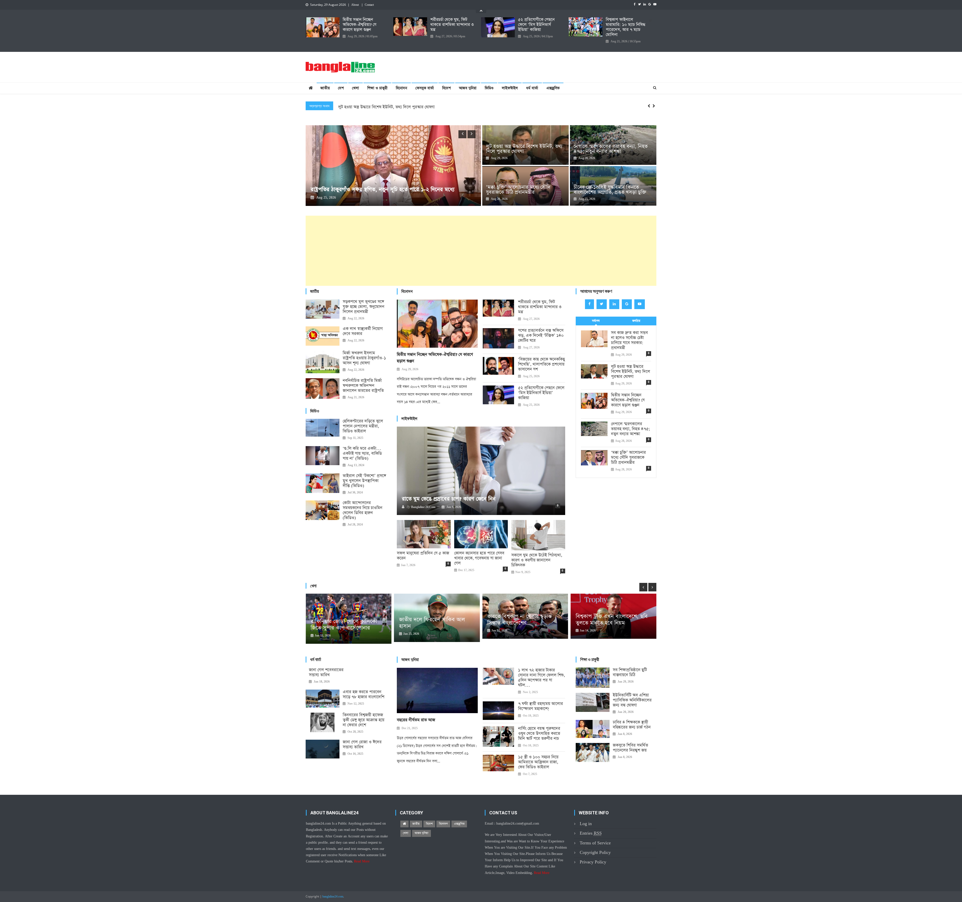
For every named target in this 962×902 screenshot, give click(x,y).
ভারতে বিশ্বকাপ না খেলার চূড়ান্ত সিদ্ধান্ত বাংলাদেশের (614, 619)
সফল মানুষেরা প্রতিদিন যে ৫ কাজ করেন (423, 556)
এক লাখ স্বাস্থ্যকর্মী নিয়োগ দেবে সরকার (363, 331)
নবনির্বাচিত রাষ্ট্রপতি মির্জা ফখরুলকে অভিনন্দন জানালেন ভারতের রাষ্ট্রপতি (363, 385)
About (355, 5)
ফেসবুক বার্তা (424, 88)
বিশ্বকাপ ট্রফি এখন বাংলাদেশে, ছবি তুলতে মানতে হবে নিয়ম (353, 619)
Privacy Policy (593, 862)
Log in (586, 823)
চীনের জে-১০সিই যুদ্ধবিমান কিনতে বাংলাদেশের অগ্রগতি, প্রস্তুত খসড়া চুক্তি (610, 190)
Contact (369, 5)
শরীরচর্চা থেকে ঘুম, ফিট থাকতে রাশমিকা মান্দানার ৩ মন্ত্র (452, 24)
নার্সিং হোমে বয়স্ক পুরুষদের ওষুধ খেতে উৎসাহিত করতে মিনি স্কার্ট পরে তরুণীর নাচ (539, 733)
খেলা (355, 88)
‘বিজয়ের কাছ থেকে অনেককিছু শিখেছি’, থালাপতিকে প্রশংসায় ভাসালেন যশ (541, 364)
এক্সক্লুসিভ (553, 88)
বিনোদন (401, 88)
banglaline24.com (332, 896)
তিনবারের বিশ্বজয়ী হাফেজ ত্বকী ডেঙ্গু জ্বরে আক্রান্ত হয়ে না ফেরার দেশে (363, 720)
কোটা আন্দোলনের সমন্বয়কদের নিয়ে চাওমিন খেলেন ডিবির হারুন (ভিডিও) (362, 510)
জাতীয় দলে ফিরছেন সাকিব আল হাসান (527, 622)
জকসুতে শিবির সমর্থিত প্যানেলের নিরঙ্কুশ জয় (630, 748)
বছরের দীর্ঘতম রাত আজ (416, 720)
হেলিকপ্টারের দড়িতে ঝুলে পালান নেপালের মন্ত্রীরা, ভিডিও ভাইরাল (363, 426)
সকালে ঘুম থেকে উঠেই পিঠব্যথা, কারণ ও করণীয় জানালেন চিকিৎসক (536, 560)
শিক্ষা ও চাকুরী (377, 88)
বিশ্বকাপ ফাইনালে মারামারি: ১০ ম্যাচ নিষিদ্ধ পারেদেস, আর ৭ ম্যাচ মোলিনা (625, 27)
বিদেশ (446, 88)
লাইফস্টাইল (510, 88)
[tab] (596, 321)
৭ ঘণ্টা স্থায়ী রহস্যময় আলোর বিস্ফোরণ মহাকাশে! (540, 706)
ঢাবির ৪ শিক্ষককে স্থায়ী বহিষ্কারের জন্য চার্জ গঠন (632, 725)
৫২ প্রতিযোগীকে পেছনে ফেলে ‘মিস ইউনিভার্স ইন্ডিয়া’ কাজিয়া (536, 24)
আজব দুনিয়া (467, 88)
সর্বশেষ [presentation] (596, 321)
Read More (362, 861)
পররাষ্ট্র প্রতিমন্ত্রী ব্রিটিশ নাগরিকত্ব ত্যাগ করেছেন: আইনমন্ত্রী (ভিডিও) (379, 189)
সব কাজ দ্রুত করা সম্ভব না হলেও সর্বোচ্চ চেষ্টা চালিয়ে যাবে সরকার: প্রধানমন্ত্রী (629, 340)
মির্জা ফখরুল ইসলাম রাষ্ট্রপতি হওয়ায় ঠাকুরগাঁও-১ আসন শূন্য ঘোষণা (364, 358)
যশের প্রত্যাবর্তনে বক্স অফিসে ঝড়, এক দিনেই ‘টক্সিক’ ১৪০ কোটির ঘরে (541, 335)
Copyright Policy (595, 852)
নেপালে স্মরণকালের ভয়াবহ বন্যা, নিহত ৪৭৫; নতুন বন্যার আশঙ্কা (611, 149)
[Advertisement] (456, 251)
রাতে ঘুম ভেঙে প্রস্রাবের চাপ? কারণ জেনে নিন (449, 499)
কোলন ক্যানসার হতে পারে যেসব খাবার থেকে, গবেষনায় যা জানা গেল (479, 558)
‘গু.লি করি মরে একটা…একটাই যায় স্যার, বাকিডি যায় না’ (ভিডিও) (362, 453)
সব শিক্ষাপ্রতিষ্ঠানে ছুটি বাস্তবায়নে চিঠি (630, 673)
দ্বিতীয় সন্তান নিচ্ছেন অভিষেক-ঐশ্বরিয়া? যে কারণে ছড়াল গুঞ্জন (359, 24)
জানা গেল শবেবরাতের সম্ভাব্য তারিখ (326, 673)
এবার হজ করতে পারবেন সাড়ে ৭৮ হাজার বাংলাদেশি (363, 695)
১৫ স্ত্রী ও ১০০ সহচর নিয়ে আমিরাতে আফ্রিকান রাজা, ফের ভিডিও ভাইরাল (538, 762)
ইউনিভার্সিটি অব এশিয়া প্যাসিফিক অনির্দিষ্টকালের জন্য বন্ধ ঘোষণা (632, 700)
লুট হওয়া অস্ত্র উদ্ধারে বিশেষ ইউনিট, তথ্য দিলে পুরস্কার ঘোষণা (524, 149)
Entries (591, 833)
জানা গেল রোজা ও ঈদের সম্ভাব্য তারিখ (362, 745)
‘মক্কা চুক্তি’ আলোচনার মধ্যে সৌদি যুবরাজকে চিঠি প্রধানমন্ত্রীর (518, 190)
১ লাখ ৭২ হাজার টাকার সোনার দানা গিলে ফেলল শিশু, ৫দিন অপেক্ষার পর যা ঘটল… (541, 678)
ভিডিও (489, 88)
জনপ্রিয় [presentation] (636, 321)
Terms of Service (595, 843)
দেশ (341, 88)
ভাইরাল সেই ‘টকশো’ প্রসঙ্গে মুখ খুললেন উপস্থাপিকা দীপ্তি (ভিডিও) (364, 480)
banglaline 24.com (423, 507)
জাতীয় (325, 88)
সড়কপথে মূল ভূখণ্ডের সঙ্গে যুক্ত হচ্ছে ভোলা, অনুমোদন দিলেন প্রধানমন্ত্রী (363, 306)
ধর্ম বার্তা (532, 88)
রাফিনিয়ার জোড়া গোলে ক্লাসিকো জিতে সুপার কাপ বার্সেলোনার (439, 624)
